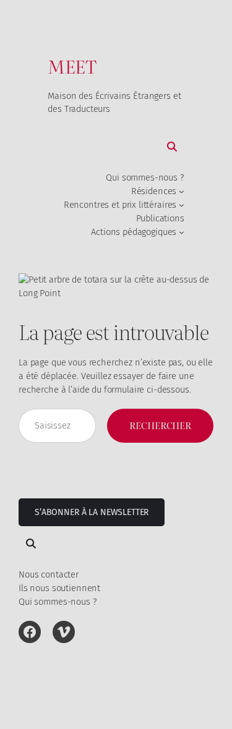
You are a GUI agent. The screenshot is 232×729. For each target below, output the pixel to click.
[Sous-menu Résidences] (181, 191)
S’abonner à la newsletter (91, 512)
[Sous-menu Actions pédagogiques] (181, 232)
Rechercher (160, 425)
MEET (72, 66)
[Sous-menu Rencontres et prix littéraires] (181, 205)
